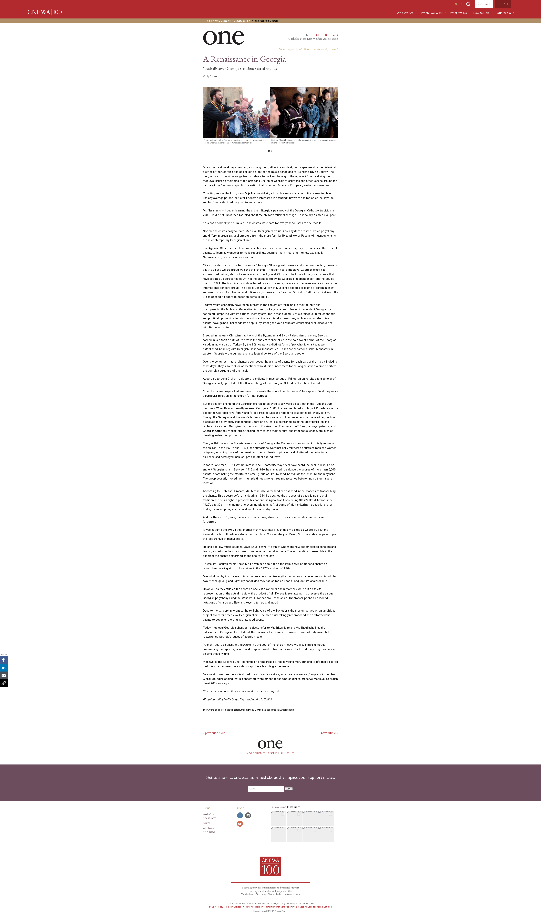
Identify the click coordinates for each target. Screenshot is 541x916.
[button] (278, 818)
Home (209, 20)
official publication (322, 35)
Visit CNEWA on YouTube (240, 823)
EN (455, 4)
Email (4, 675)
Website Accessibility (253, 907)
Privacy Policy (216, 907)
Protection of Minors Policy (278, 907)
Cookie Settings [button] (324, 907)
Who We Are (405, 13)
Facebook (4, 660)
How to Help (481, 13)
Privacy (278, 911)
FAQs (206, 823)
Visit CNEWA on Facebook (240, 815)
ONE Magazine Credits (304, 907)
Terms (285, 911)
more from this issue (261, 753)
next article (328, 733)
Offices (208, 827)
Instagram (293, 807)
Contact (484, 4)
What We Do (458, 13)
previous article (215, 733)
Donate (503, 4)
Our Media (504, 13)
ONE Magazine (223, 20)
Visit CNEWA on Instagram (248, 815)
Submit (288, 789)
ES (460, 4)
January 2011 (241, 20)
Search (468, 4)
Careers (209, 832)
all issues (287, 753)
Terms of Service (233, 907)
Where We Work (432, 13)
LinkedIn (4, 668)
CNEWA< (44, 12)
